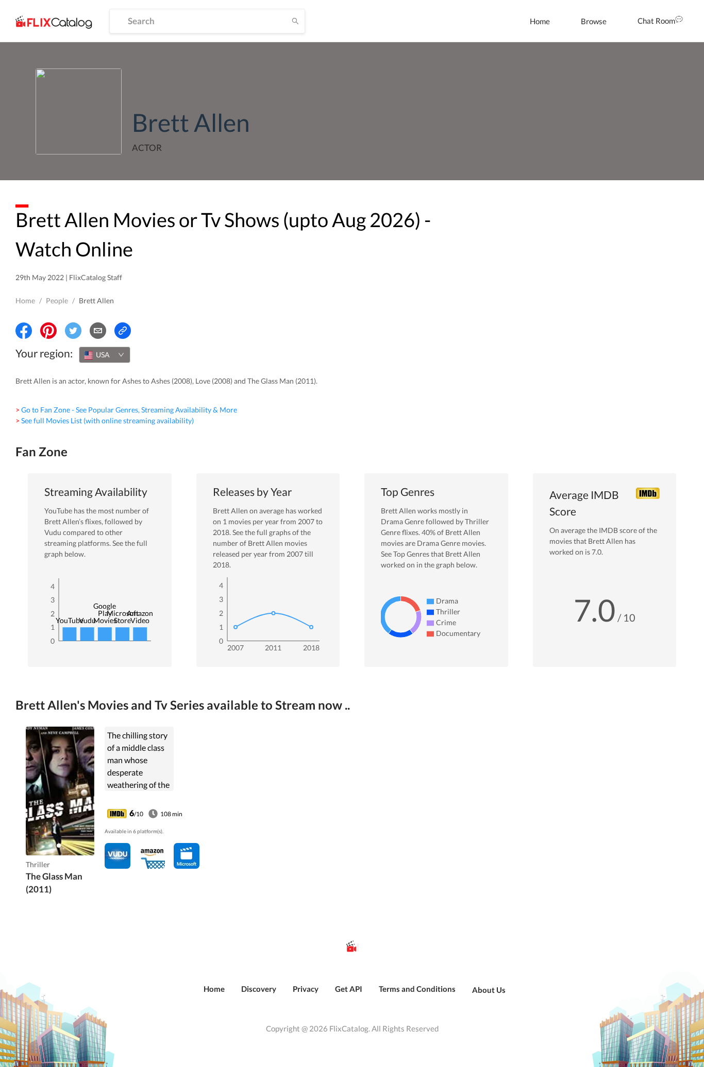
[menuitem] (540, 21)
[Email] (98, 330)
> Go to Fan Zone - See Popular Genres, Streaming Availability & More (126, 409)
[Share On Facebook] (23, 330)
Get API (348, 988)
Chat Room (656, 20)
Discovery (258, 988)
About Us (489, 989)
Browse (594, 21)
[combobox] (104, 355)
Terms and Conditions (417, 988)
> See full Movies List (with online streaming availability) (104, 420)
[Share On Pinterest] (48, 330)
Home (540, 21)
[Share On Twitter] (73, 330)
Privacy (306, 988)
